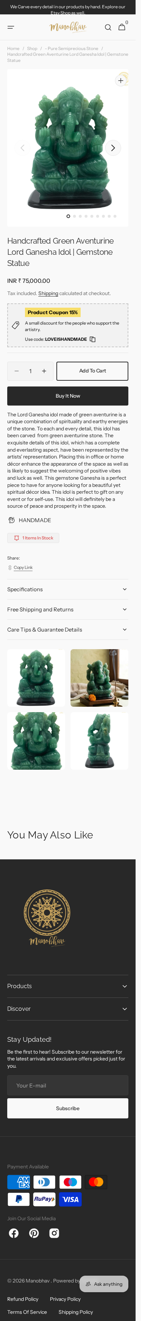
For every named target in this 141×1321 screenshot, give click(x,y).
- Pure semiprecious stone (71, 48)
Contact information (30, 1318)
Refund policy (22, 1292)
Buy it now (68, 389)
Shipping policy (76, 1305)
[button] (11, 27)
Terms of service (27, 1305)
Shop (32, 48)
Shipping (48, 286)
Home (13, 48)
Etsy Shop (60, 12)
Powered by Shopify (76, 1274)
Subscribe (67, 1101)
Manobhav (38, 1274)
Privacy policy (65, 1292)
